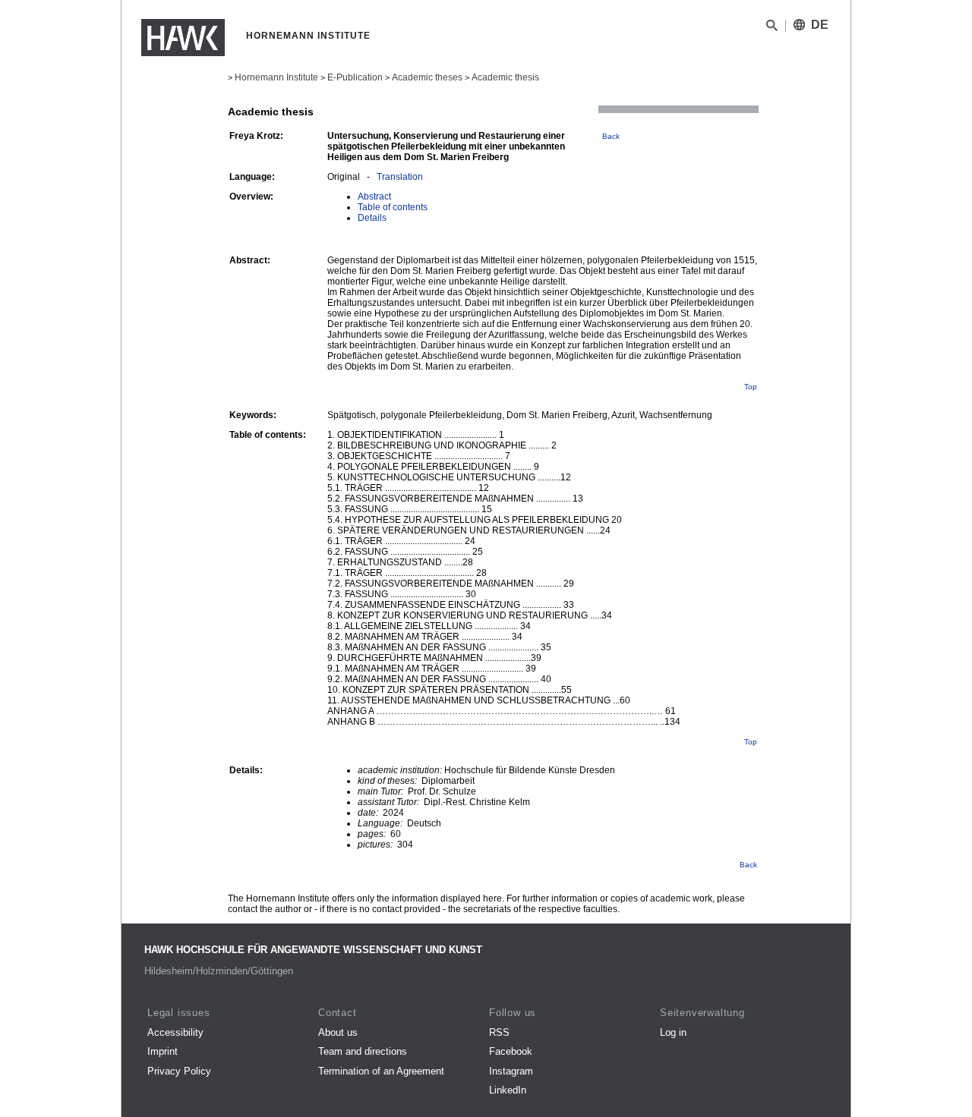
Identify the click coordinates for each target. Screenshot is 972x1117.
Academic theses (427, 77)
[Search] (772, 28)
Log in (673, 1032)
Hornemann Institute (276, 77)
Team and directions (362, 1051)
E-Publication (355, 77)
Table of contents (393, 207)
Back (611, 136)
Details (372, 217)
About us (338, 1032)
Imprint (162, 1051)
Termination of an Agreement (381, 1071)
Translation (400, 176)
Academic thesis (505, 77)
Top (750, 386)
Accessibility (175, 1032)
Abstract (374, 196)
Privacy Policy (179, 1071)
